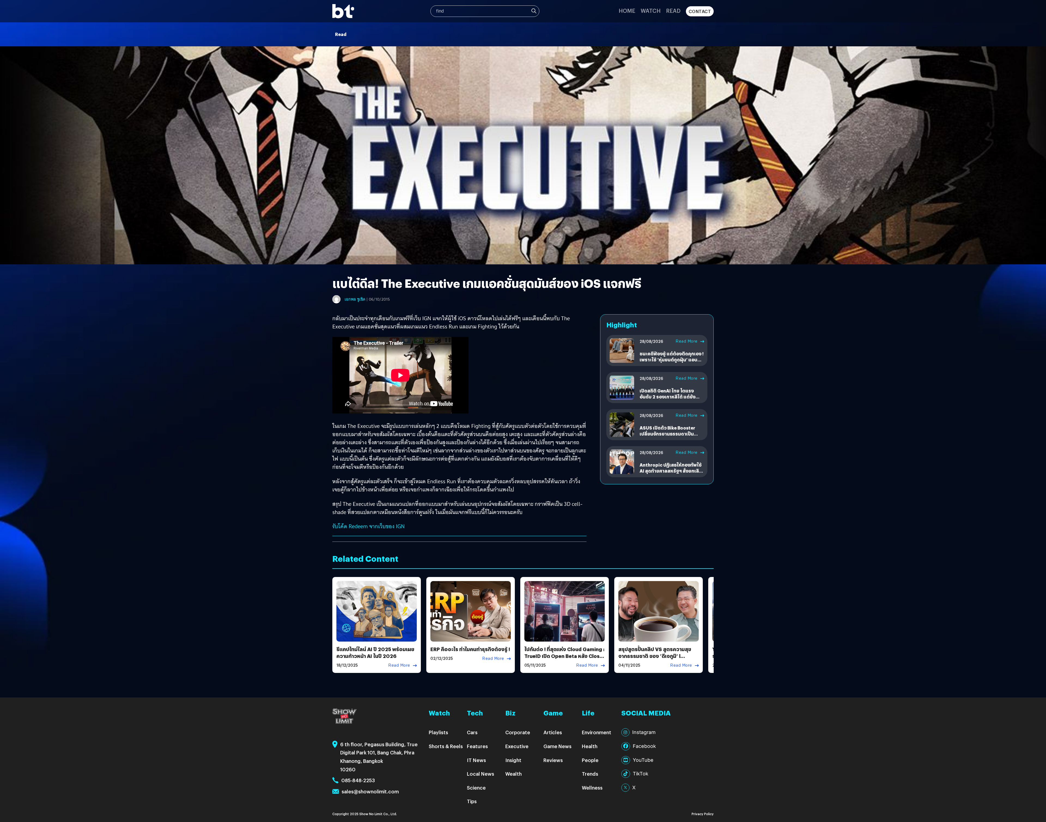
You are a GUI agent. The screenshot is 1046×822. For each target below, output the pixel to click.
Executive (516, 746)
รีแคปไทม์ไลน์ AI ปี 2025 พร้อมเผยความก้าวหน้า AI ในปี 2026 (375, 652)
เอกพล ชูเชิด (355, 299)
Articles (552, 732)
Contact (700, 11)
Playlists (438, 732)
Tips (472, 801)
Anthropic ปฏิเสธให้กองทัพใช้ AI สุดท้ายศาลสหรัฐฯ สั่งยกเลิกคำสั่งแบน (671, 471)
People (590, 760)
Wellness (592, 787)
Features (477, 746)
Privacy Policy (703, 813)
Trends (590, 773)
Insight (513, 760)
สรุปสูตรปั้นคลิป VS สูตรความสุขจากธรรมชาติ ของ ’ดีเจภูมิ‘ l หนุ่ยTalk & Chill (654, 656)
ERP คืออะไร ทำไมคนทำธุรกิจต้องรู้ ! (470, 649)
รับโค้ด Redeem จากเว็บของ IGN (368, 526)
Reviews (553, 760)
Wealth (513, 773)
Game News (557, 746)
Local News (480, 773)
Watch (651, 10)
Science (476, 787)
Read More (687, 341)
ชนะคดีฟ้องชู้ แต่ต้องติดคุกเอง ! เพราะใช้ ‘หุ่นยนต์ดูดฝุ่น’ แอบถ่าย (672, 359)
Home (627, 10)
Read (673, 10)
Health (589, 746)
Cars (472, 732)
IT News (476, 760)
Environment (596, 732)
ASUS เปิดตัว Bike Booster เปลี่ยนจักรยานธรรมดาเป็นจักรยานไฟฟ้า (667, 434)
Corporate (517, 732)
